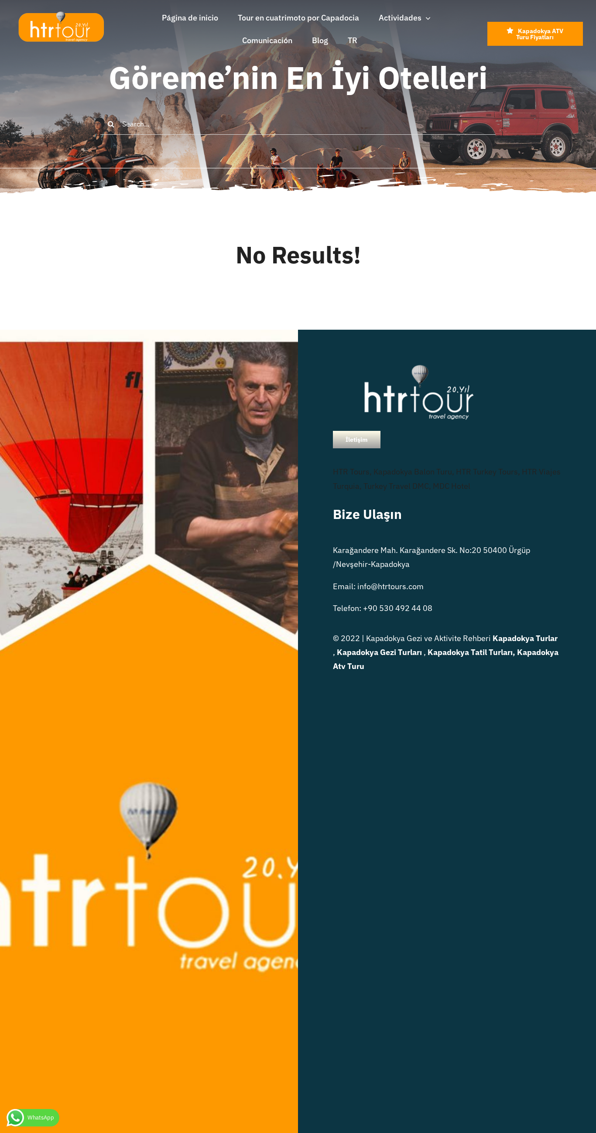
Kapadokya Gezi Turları (379, 652)
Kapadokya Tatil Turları (470, 652)
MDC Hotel (451, 486)
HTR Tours (351, 472)
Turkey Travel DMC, (397, 486)
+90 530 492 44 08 (397, 608)
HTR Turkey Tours (487, 472)
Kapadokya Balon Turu (412, 472)
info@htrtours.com (390, 586)
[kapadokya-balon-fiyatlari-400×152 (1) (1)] (61, 15)
